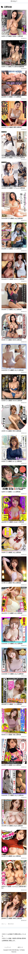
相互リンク (20, 947)
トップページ (7, 947)
